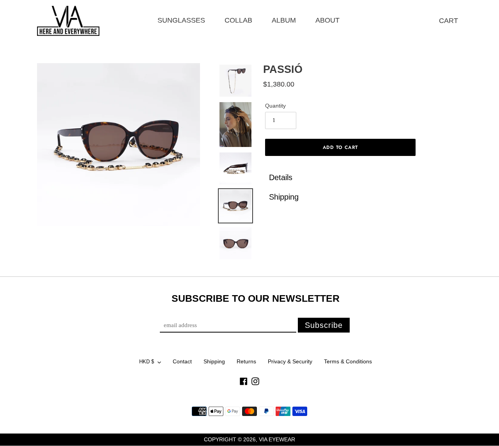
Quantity (275, 106)
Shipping (285, 197)
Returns (246, 361)
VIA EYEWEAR (277, 439)
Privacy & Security (290, 361)
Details (280, 177)
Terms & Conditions (348, 361)
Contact (182, 361)
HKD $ (146, 362)
